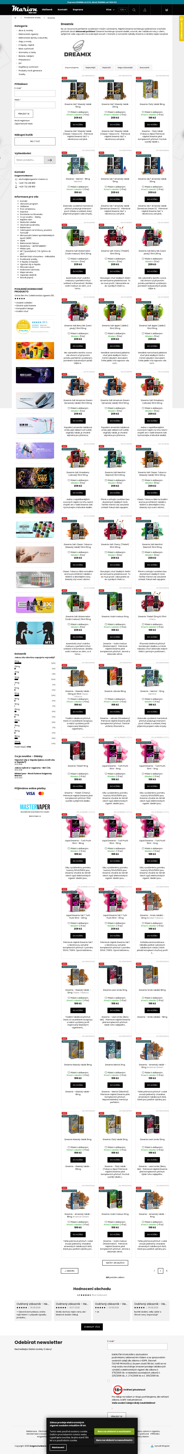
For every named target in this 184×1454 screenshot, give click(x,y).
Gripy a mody (25, 41)
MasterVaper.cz (35, 816)
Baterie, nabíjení (26, 56)
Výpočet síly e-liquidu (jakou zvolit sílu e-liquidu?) (35, 761)
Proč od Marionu (27, 209)
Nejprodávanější (125, 67)
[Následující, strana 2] (160, 1271)
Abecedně (144, 67)
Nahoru (70, 1270)
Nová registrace (22, 120)
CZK (122, 9)
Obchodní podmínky (30, 225)
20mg (17, 741)
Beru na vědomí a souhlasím (114, 1431)
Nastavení (58, 1447)
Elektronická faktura (29, 243)
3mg (17, 677)
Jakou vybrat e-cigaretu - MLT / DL (33, 768)
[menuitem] (47, 9)
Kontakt (23, 201)
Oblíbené (24, 206)
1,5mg (17, 666)
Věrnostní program (29, 203)
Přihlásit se (23, 113)
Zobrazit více (92, 1326)
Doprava (24, 211)
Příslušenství (24, 59)
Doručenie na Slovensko (31, 214)
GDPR (22, 240)
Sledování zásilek (28, 222)
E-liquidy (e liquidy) (29, 261)
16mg (17, 730)
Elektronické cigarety (28, 34)
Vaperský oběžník (28, 275)
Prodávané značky (28, 259)
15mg (17, 725)
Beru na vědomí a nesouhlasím (114, 1440)
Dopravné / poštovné (139, 1434)
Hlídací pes (25, 248)
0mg (17, 661)
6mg (17, 693)
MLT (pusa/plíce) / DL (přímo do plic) (35, 252)
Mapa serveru (26, 272)
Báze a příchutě (26, 48)
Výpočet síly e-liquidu (30, 264)
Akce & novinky (26, 30)
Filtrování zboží (27, 267)
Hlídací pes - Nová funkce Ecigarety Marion (33, 775)
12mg (17, 720)
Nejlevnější (90, 67)
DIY (20, 63)
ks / (35, 141)
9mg (17, 704)
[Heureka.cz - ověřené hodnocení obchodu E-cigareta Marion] (35, 326)
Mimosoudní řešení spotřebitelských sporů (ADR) (37, 236)
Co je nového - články (30, 217)
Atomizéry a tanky (27, 52)
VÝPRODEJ (155, 1434)
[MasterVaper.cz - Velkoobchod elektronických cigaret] (35, 807)
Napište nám (26, 219)
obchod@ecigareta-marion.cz (33, 179)
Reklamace (25, 227)
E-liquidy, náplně (26, 45)
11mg (17, 714)
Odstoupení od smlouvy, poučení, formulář (36, 231)
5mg (17, 688)
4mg (17, 682)
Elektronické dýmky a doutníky (33, 37)
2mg (17, 672)
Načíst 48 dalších (115, 1262)
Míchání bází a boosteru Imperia (42, 1434)
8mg (17, 698)
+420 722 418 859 (27, 183)
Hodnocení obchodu (29, 269)
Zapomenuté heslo (24, 123)
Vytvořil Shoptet (162, 1446)
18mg (17, 736)
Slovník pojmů (26, 277)
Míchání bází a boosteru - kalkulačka (37, 256)
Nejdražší (106, 67)
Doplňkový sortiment (28, 67)
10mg (17, 709)
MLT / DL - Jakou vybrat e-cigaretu (143, 1431)
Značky (22, 74)
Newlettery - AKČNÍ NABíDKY (33, 246)
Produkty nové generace (30, 70)
